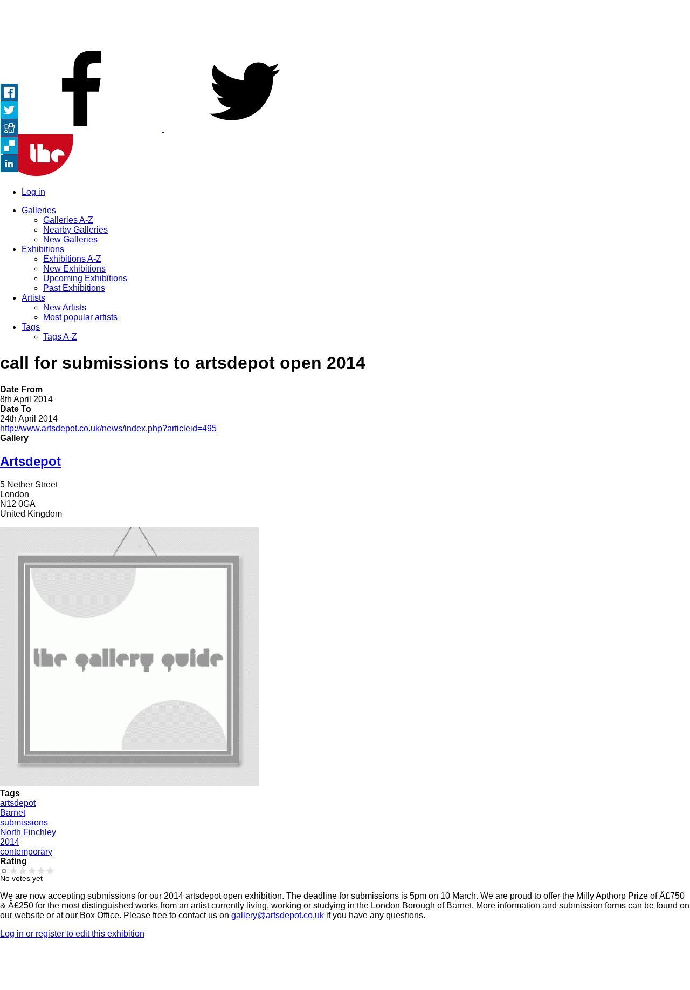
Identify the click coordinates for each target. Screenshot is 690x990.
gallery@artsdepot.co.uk (277, 915)
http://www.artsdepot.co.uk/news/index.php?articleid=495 (108, 428)
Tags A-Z (60, 336)
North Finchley (28, 832)
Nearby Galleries (75, 229)
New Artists (64, 307)
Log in (33, 191)
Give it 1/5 (13, 870)
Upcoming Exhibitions (85, 278)
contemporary (26, 851)
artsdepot (18, 803)
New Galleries (70, 239)
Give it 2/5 (22, 870)
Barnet (12, 812)
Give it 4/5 (41, 870)
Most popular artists (80, 317)
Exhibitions (43, 249)
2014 (9, 841)
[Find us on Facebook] (82, 128)
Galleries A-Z (68, 220)
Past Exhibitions (74, 288)
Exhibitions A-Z (72, 258)
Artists (33, 297)
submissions (24, 822)
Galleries (39, 210)
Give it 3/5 (32, 870)
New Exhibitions (74, 268)
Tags (31, 326)
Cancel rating (4, 870)
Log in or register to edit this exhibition (72, 933)
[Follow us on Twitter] (245, 128)
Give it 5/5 (50, 870)
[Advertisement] (345, 24)
